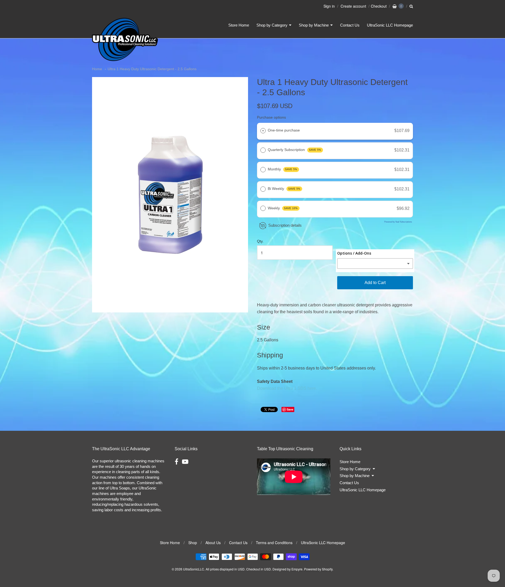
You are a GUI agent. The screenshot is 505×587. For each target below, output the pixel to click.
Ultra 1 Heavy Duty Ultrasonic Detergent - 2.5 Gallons (152, 69)
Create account (353, 6)
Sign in (329, 6)
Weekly (283, 208)
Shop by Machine (314, 25)
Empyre (296, 569)
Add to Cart (375, 282)
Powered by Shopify (318, 569)
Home (97, 69)
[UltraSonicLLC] (125, 58)
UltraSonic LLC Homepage (390, 25)
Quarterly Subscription (294, 150)
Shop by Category (271, 25)
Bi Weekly (284, 188)
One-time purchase (284, 130)
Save (290, 409)
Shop (192, 542)
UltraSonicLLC (193, 569)
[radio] (263, 130)
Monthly (282, 169)
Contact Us (350, 25)
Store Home (238, 25)
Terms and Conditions (274, 542)
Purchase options (271, 117)
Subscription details (285, 225)
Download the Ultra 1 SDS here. (287, 388)
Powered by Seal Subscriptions (398, 222)
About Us (213, 542)
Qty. (260, 241)
